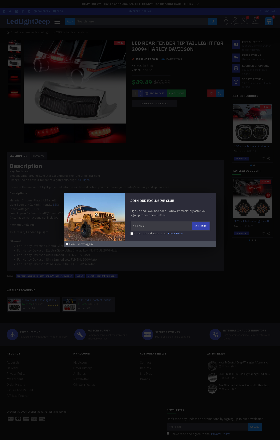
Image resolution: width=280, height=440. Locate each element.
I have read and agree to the (158, 233)
